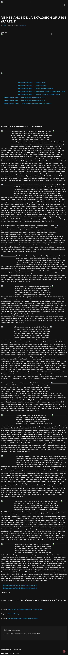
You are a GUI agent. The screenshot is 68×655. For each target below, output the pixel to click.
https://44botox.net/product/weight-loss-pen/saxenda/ (22, 618)
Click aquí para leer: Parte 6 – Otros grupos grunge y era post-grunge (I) (24, 97)
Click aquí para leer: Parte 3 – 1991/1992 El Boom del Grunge (35, 88)
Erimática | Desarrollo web (11, 653)
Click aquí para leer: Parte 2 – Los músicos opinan (32, 85)
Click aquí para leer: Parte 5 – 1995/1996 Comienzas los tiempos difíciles (38, 94)
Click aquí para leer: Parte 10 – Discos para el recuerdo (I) (20, 585)
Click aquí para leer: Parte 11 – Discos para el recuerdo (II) (20, 588)
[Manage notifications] (64, 651)
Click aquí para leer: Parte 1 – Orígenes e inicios (31, 82)
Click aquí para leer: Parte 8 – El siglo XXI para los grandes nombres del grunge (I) (27, 103)
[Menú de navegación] (65, 5)
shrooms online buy (13, 614)
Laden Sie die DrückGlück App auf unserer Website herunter (25, 609)
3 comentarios (22, 25)
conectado (20, 634)
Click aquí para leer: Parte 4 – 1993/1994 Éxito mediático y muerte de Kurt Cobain (41, 91)
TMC (4, 25)
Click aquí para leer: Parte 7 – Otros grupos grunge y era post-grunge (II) (24, 100)
